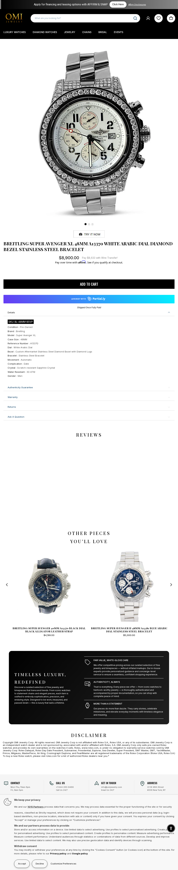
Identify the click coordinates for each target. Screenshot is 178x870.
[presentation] (7, 585)
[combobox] (85, 18)
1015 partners (35, 806)
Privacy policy (58, 853)
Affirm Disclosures (136, 4)
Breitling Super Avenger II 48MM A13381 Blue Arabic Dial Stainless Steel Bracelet (49, 630)
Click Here (117, 4)
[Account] (148, 18)
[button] (171, 828)
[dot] (85, 224)
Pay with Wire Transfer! (100, 257)
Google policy (80, 853)
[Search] (135, 18)
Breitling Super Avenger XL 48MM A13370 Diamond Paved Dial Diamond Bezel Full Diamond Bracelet (129, 630)
